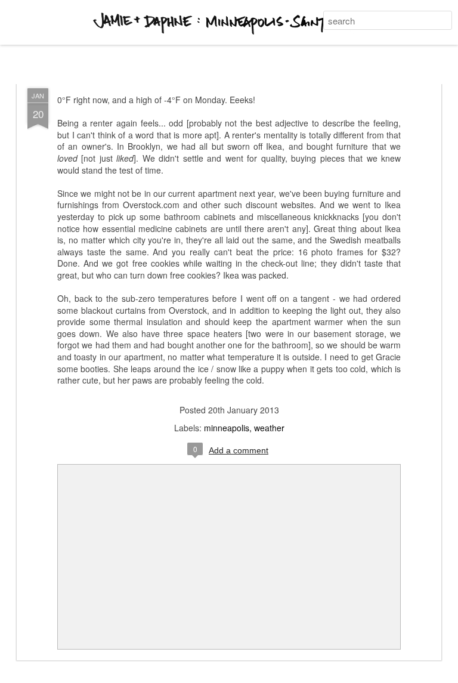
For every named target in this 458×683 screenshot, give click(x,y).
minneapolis (226, 428)
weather (269, 428)
